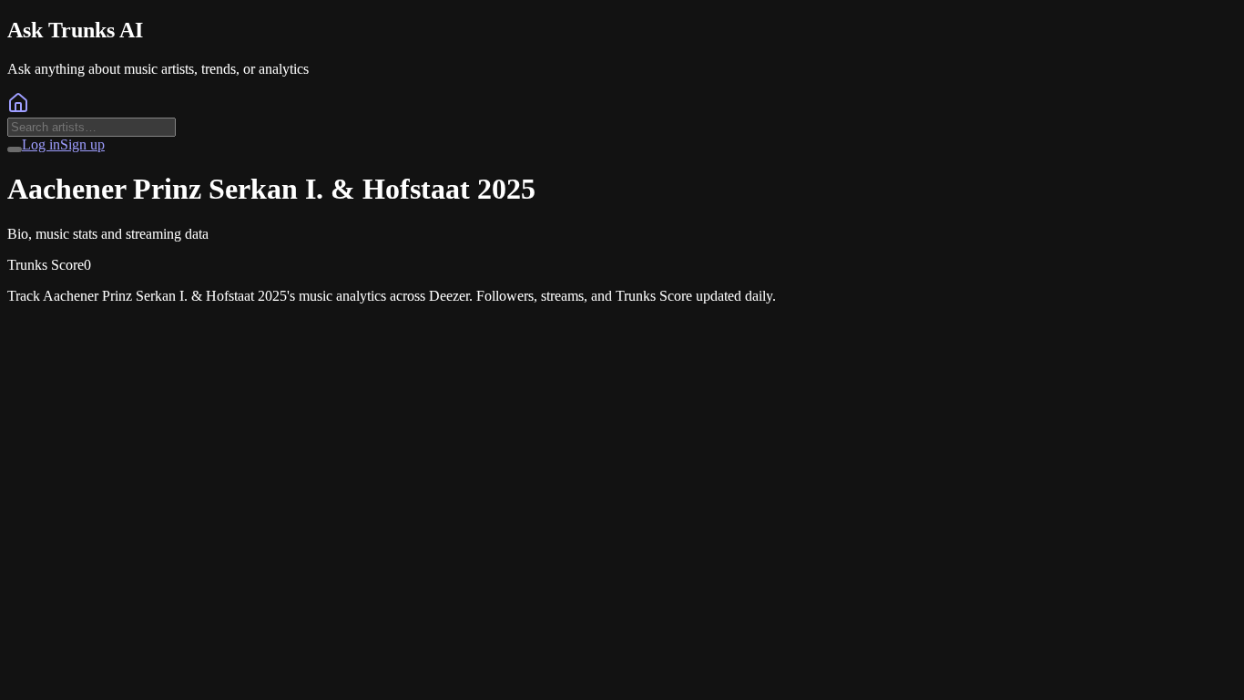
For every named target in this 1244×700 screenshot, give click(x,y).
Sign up (82, 144)
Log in (41, 144)
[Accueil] (18, 109)
